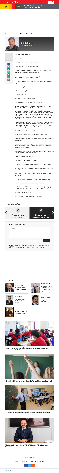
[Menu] (49, 2)
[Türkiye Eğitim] (12, 2)
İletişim (27, 461)
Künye (22, 461)
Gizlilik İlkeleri (34, 461)
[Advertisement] (29, 20)
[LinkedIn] (8, 69)
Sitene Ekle (41, 461)
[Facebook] (8, 64)
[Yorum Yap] (8, 80)
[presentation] (10, 7)
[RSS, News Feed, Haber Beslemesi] (33, 465)
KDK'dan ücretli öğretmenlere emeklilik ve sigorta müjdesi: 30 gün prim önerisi (33, 6)
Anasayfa (17, 461)
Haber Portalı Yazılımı (12, 470)
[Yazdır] (8, 77)
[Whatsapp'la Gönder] (8, 72)
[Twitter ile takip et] (29, 465)
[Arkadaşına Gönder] (8, 74)
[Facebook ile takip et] (26, 465)
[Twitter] (8, 66)
